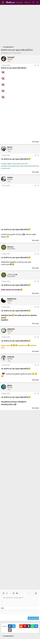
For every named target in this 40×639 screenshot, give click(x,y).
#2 (38, 155)
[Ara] (37, 2)
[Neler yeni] (33, 2)
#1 (38, 65)
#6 (38, 307)
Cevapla (36, 142)
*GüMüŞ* (6, 53)
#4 (38, 254)
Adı (2, 608)
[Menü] (2, 2)
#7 (38, 337)
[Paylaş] (35, 65)
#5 (38, 281)
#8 (38, 365)
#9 (38, 393)
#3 (38, 185)
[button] (3, 593)
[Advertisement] (20, 26)
